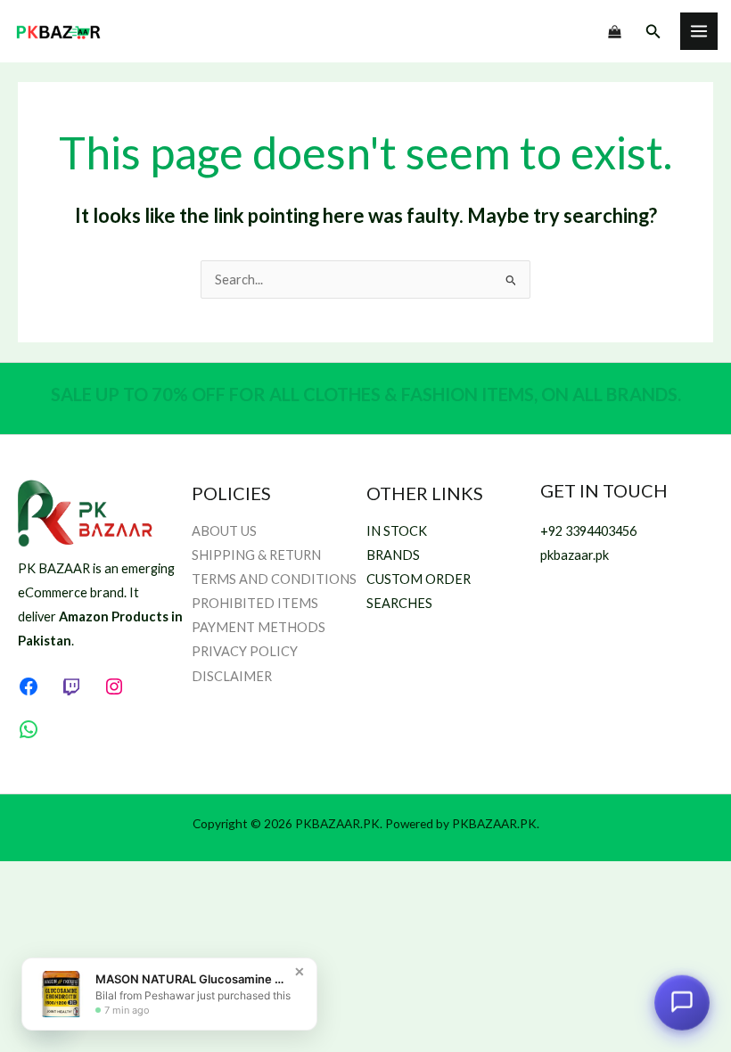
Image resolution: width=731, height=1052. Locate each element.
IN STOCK (396, 530)
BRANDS (393, 555)
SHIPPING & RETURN (256, 555)
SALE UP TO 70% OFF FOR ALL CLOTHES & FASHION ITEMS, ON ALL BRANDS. (366, 394)
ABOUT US (224, 530)
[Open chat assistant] (682, 1003)
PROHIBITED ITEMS (255, 603)
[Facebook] (28, 686)
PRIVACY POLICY (245, 651)
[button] (653, 32)
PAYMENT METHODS (258, 627)
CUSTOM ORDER (418, 579)
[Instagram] (114, 686)
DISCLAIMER (232, 676)
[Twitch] (71, 686)
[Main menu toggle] (699, 31)
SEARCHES (399, 603)
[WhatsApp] (28, 729)
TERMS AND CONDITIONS (274, 579)
